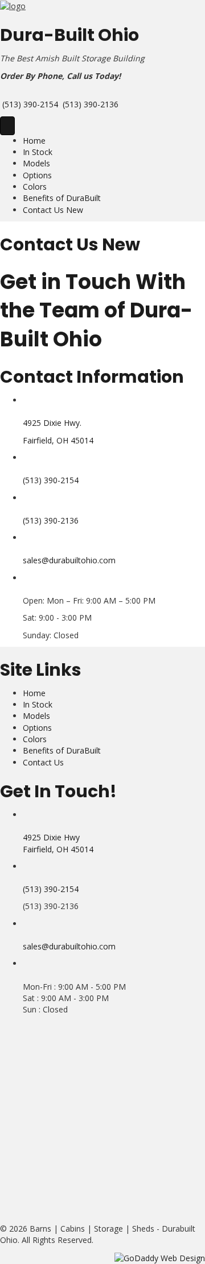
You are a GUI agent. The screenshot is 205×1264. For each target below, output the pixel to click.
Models (36, 163)
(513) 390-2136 (90, 104)
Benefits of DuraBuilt (62, 197)
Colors (35, 186)
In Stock (37, 152)
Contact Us (43, 762)
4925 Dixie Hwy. (52, 422)
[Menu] (7, 125)
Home (34, 140)
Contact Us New (53, 209)
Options (37, 175)
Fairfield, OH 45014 (58, 440)
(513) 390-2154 (30, 104)
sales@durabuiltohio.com (69, 560)
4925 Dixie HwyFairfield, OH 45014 (58, 843)
